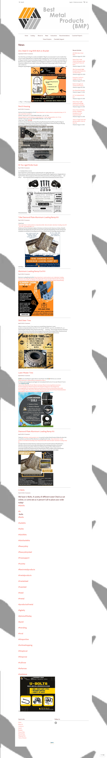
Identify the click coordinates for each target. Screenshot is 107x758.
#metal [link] (21, 598)
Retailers (20, 730)
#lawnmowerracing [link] (47, 385)
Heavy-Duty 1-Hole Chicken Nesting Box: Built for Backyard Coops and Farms (79, 62)
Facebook (56, 723)
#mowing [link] (40, 386)
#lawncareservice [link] (56, 385)
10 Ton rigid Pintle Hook (28, 165)
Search (20, 728)
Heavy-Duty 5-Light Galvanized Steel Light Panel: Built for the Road (78, 103)
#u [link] (19, 511)
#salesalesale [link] (49, 389)
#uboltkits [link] (22, 534)
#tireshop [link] (37, 389)
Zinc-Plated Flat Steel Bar (79, 90)
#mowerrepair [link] (30, 388)
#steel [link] (21, 593)
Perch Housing (24, 106)
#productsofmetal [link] (25, 604)
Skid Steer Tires (24, 320)
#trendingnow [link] (37, 391)
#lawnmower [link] (21, 385)
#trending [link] (22, 628)
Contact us (21, 726)
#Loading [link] (26, 278)
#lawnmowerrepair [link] (38, 385)
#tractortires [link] (54, 388)
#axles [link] (21, 529)
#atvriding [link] (38, 280)
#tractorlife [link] (60, 388)
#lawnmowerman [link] (33, 386)
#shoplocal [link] (22, 651)
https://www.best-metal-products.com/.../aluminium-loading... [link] (49, 277)
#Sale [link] (45, 280)
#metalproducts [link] (25, 575)
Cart (87, 2)
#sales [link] (42, 280)
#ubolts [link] (21, 505)
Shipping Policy (22, 736)
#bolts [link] (21, 517)
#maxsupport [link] (23, 558)
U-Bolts (21, 490)
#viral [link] (20, 633)
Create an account (78, 2)
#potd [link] (20, 391)
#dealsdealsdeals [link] (52, 280)
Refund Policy (21, 734)
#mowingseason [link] (46, 386)
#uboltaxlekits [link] (24, 540)
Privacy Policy (21, 732)
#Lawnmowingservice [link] (23, 386)
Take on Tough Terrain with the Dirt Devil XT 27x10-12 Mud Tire (79, 121)
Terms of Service (22, 738)
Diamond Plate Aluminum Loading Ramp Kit (36, 431)
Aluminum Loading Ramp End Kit (31, 271)
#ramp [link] (45, 278)
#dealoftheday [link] (60, 280)
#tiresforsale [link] (43, 389)
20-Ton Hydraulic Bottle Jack (78, 96)
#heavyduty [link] (23, 546)
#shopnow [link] (22, 657)
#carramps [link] (61, 278)
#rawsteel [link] (22, 587)
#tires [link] (27, 389)
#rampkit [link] (49, 278)
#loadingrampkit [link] (40, 278)
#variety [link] (21, 564)
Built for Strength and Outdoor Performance (78, 84)
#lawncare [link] (27, 385)
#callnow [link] (22, 662)
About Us (20, 724)
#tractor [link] (49, 388)
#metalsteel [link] (23, 581)
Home (19, 722)
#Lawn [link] (31, 385)
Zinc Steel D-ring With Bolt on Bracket (33, 51)
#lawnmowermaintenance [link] (40, 388)
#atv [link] (25, 280)
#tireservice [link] (32, 389)
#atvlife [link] (34, 280)
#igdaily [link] (21, 610)
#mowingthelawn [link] (22, 388)
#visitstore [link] (22, 674)
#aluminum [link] (21, 278)
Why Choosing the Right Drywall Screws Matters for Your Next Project (79, 71)
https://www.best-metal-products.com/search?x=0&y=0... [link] (32, 380)
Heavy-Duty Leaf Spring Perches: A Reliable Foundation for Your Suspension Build (78, 112)
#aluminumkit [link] (55, 278)
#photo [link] (24, 391)
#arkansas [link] (22, 668)
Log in (70, 2)
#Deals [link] (55, 389)
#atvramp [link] (29, 280)
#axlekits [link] (22, 523)
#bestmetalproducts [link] (26, 569)
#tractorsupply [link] (22, 389)
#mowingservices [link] (55, 386)
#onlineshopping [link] (25, 645)
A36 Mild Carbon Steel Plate (78, 53)
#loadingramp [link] (32, 278)
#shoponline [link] (23, 639)
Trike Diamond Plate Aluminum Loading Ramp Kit (38, 217)
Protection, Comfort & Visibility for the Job (78, 78)
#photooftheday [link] (30, 391)
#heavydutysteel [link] (25, 552)
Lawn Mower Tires (25, 373)
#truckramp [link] (21, 280)
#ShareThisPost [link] (45, 391)
